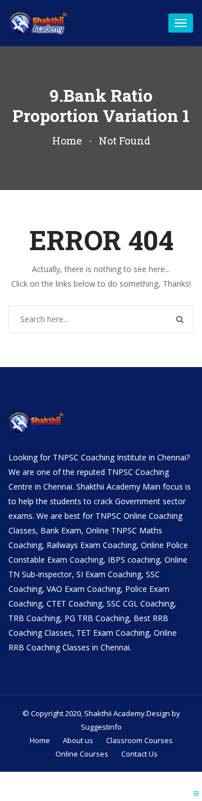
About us (78, 740)
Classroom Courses (139, 740)
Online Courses (82, 754)
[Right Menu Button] (196, 793)
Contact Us (139, 754)
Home (67, 140)
